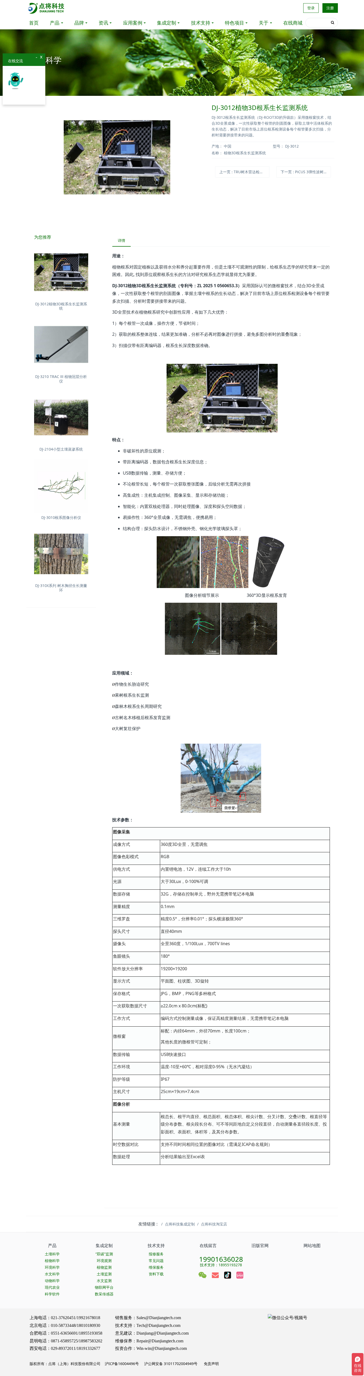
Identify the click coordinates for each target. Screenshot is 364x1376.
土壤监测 (104, 1273)
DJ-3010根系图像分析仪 (61, 517)
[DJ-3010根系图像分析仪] (61, 486)
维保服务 (156, 1267)
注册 (330, 7)
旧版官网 (260, 1245)
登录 (311, 7)
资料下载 (156, 1273)
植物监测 (104, 1267)
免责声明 (211, 1363)
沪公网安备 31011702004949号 (170, 1363)
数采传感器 (104, 1293)
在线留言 (208, 1245)
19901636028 (221, 1257)
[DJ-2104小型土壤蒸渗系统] (61, 418)
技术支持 (200, 22)
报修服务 (156, 1253)
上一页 (244, 171)
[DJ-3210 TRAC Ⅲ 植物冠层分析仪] (61, 345)
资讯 (103, 22)
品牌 (79, 22)
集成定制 (166, 22)
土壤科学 (52, 1253)
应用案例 (132, 22)
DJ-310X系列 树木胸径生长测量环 (61, 588)
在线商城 (292, 22)
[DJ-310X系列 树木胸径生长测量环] (61, 554)
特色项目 (234, 22)
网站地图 (312, 1245)
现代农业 (52, 1287)
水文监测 (104, 1280)
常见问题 (156, 1260)
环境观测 (104, 1260)
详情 (121, 240)
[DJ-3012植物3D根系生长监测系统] (61, 272)
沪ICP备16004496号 (122, 1363)
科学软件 (52, 1293)
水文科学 (52, 1273)
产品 (54, 22)
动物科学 (52, 1280)
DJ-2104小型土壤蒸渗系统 (61, 449)
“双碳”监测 (104, 1253)
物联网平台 (104, 1287)
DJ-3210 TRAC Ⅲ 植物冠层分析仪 (61, 379)
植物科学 (52, 1260)
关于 (263, 22)
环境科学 (52, 1267)
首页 (34, 22)
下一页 (306, 171)
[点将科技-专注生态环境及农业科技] (46, 8)
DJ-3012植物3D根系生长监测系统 (61, 306)
